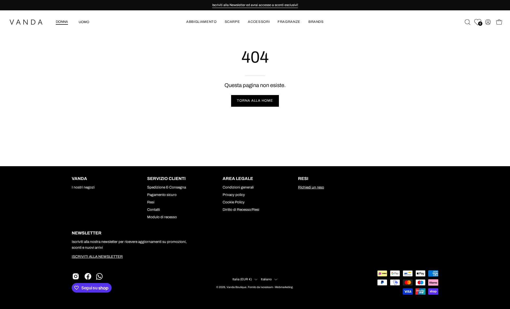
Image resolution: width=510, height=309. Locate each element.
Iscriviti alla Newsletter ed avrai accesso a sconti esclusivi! (255, 5)
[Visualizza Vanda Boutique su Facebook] (88, 276)
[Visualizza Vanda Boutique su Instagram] (76, 276)
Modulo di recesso (162, 217)
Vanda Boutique (236, 287)
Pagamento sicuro (162, 195)
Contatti (153, 210)
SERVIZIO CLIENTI (166, 178)
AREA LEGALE (238, 178)
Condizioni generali (238, 187)
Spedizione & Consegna (166, 187)
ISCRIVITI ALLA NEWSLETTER (97, 257)
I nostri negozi (83, 187)
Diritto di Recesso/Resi (241, 210)
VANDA (79, 178)
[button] (201, 22)
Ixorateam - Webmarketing (277, 287)
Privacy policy (234, 195)
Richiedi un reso (311, 187)
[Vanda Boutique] (29, 22)
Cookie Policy (234, 202)
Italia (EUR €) (242, 279)
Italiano (266, 279)
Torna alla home (255, 100)
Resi (150, 202)
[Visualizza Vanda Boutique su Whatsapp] (100, 276)
